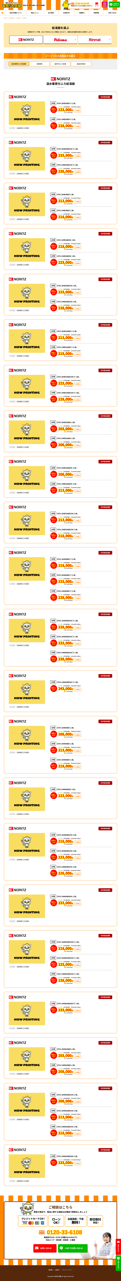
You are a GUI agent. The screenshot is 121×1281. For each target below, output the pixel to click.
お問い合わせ (46, 1248)
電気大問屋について (16, 13)
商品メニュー (35, 13)
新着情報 (96, 13)
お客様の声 (66, 13)
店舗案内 (81, 13)
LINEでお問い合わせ (74, 1248)
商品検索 (11, 18)
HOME (5, 18)
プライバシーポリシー (67, 1270)
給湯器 (18, 18)
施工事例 (51, 13)
